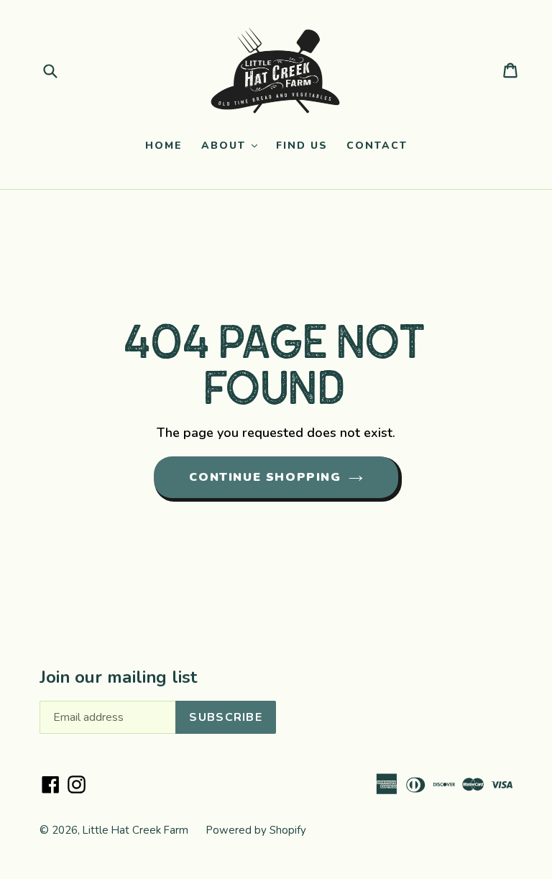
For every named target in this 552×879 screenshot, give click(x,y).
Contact (377, 145)
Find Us (302, 145)
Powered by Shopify (256, 830)
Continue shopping (265, 477)
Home (164, 145)
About (232, 145)
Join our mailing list (118, 677)
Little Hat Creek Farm (135, 830)
